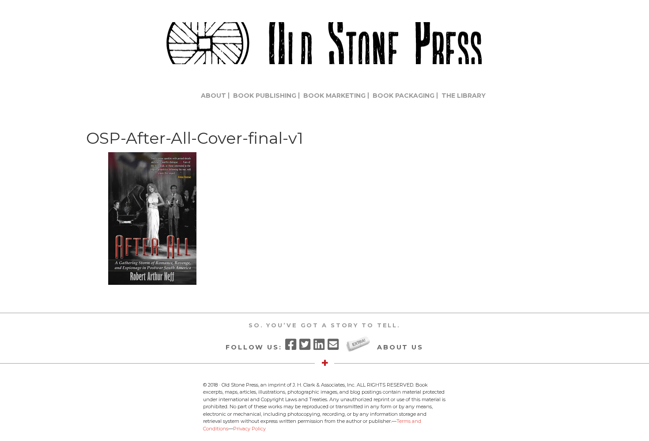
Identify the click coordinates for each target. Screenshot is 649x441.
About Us (400, 347)
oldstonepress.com (324, 43)
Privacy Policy (249, 429)
